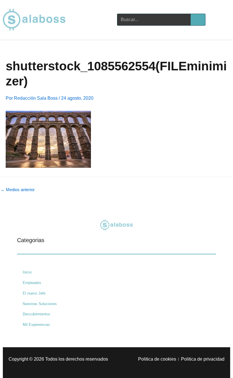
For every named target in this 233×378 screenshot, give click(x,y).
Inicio (27, 272)
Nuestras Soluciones (40, 304)
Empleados (32, 283)
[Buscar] (198, 19)
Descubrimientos (36, 314)
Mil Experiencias (36, 324)
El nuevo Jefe (34, 293)
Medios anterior (18, 190)
